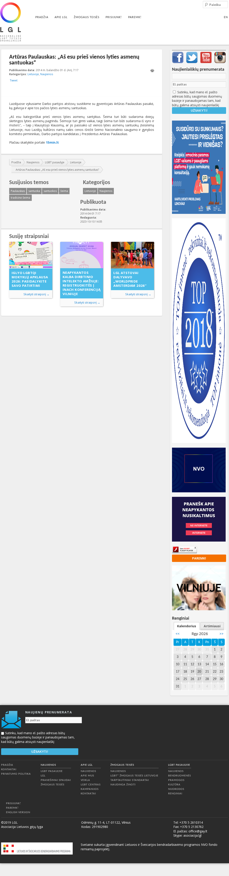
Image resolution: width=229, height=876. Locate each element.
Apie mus (87, 775)
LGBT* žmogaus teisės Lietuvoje (134, 775)
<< (178, 634)
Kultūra (174, 784)
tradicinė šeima (20, 198)
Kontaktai (8, 769)
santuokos (50, 191)
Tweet (13, 80)
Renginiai (175, 793)
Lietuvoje (33, 74)
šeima (64, 191)
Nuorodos (176, 789)
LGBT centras (91, 784)
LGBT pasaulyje (54, 162)
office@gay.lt (198, 831)
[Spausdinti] (152, 70)
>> (221, 634)
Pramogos (176, 780)
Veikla (85, 780)
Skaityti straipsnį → (36, 294)
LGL (43, 775)
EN (226, 17)
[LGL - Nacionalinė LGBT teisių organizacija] (10, 21)
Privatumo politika (16, 773)
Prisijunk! (114, 17)
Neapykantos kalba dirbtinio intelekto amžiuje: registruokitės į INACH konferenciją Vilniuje (81, 283)
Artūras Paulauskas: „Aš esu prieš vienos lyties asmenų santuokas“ (57, 170)
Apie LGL (61, 17)
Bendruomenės (179, 775)
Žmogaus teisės (86, 17)
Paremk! (135, 17)
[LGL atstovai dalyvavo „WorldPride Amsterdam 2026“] (132, 255)
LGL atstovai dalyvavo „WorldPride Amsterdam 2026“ (129, 279)
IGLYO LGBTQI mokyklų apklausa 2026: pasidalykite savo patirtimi (30, 279)
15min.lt (52, 142)
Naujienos (46, 74)
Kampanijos (90, 789)
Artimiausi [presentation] (212, 626)
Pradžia (41, 17)
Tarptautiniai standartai (129, 780)
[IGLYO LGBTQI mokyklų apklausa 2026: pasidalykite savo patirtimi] (30, 255)
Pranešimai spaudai (56, 780)
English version (18, 812)
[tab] (186, 626)
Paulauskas (18, 191)
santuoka (34, 191)
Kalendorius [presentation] (186, 626)
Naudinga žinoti (123, 784)
